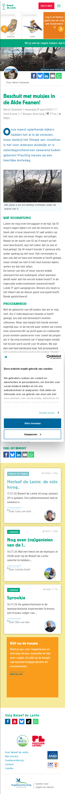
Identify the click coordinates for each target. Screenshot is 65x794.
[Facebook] (7, 721)
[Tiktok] (28, 721)
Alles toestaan (32, 423)
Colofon (9, 768)
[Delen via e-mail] (53, 76)
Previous (4, 29)
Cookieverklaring (14, 760)
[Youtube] (14, 721)
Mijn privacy (11, 756)
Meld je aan (16, 674)
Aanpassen (30, 434)
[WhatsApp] (35, 721)
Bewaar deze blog (33, 114)
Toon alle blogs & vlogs (19, 51)
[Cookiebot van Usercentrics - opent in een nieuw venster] (46, 357)
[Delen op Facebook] (34, 76)
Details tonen (47, 412)
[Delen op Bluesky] (40, 76)
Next (61, 29)
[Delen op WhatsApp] (59, 76)
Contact (9, 764)
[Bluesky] (21, 721)
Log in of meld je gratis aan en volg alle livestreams (54, 20)
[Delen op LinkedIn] (46, 76)
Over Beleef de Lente (16, 752)
